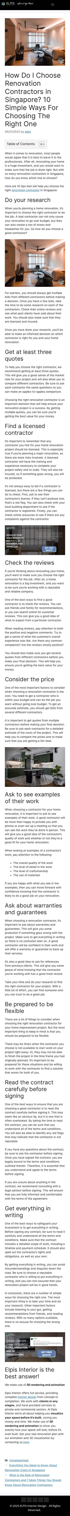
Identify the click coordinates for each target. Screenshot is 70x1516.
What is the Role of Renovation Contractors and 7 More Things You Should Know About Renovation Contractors (33, 1480)
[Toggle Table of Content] (40, 144)
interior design (27, 1397)
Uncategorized (18, 1460)
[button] (52, 4)
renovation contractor (26, 190)
